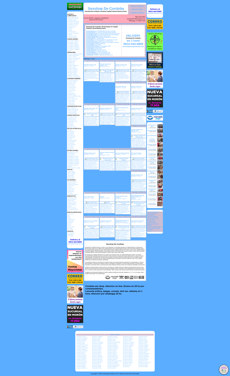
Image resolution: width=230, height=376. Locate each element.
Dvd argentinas (71, 131)
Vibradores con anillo (72, 197)
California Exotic (71, 219)
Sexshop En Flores (80, 342)
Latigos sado (70, 122)
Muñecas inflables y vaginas (74, 167)
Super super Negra (89, 196)
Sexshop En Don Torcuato (82, 345)
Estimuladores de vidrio (73, 157)
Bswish (69, 218)
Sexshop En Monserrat (81, 346)
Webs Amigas (115, 334)
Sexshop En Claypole (143, 346)
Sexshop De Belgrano (143, 366)
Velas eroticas (71, 191)
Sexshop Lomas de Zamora (93, 42)
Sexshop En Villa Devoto (143, 356)
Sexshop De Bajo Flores (81, 368)
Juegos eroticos (71, 188)
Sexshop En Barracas (81, 356)
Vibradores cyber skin (72, 59)
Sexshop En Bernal (96, 353)
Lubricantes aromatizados (73, 21)
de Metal (70, 166)
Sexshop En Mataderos (112, 345)
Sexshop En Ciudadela (97, 347)
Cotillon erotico (71, 185)
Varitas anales (71, 176)
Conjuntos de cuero (72, 118)
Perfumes (70, 34)
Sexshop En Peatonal (143, 350)
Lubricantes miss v (72, 31)
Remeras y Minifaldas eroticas (74, 96)
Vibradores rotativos (72, 74)
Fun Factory (70, 229)
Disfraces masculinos (72, 110)
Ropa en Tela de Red (72, 98)
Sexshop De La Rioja (143, 363)
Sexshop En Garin (111, 340)
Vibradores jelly (71, 62)
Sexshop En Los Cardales (128, 342)
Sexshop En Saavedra (128, 353)
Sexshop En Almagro (127, 357)
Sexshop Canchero (111, 368)
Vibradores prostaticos (73, 69)
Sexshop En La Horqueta (81, 337)
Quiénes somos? (137, 13)
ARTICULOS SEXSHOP (152, 212)
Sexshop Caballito (90, 37)
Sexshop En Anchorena (97, 357)
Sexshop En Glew (142, 339)
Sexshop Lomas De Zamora (144, 362)
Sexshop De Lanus (127, 363)
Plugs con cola (71, 178)
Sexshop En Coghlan (96, 346)
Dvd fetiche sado (71, 135)
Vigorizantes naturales (73, 194)
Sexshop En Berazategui (143, 353)
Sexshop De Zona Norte (81, 362)
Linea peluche (71, 125)
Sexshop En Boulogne (128, 352)
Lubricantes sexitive (72, 36)
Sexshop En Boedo (142, 352)
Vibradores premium (72, 68)
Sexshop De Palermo (81, 363)
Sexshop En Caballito (127, 350)
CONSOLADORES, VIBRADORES (151, 214)
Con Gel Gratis (71, 232)
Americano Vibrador (136, 153)
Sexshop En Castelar (112, 349)
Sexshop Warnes (90, 51)
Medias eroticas (71, 93)
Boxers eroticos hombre (73, 109)
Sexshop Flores (90, 40)
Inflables (69, 206)
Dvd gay (70, 138)
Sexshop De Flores (127, 365)
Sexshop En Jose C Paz (112, 337)
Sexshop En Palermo (96, 349)
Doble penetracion (72, 203)
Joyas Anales (71, 175)
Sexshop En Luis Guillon (97, 343)
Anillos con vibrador (72, 56)
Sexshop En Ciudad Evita (113, 347)
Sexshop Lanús (90, 47)
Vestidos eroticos (71, 104)
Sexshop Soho (126, 366)
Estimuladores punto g (73, 165)
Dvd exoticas (71, 134)
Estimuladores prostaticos (73, 163)
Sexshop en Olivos (127, 347)
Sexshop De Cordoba (106, 9)
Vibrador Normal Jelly (136, 64)
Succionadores (71, 154)
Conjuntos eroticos (72, 87)
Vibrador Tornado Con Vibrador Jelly (105, 65)
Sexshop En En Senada (128, 343)
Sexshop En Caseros (127, 349)
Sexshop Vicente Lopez (92, 53)
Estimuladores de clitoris (73, 156)
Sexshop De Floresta (96, 365)
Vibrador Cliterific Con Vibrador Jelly (137, 130)
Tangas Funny (71, 103)
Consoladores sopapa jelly (73, 47)
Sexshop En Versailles (97, 355)
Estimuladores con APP (73, 152)
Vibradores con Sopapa (73, 75)
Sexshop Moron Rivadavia (93, 46)
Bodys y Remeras (72, 107)
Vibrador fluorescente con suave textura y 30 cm (122, 221)
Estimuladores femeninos (73, 160)
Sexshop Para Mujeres (152, 190)
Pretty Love (70, 222)
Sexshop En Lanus (111, 339)
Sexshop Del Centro (142, 360)
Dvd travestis (71, 148)
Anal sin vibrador (71, 174)
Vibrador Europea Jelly (105, 221)
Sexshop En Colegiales (143, 345)
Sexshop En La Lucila (127, 336)
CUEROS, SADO (151, 219)
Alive (69, 215)
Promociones (71, 235)
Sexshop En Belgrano (127, 355)
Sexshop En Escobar (112, 343)
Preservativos (71, 190)
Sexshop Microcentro (91, 34)
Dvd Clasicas (71, 146)
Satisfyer (70, 223)
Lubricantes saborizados (73, 33)
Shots (69, 225)
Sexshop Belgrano (91, 31)
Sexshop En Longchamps (97, 342)
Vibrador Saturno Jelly (121, 64)
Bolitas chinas (71, 200)
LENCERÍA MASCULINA (152, 218)
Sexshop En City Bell (143, 347)
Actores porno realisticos (73, 40)
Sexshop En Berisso (111, 353)
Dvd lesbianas (71, 143)
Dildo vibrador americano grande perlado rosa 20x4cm (137, 197)
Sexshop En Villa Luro (81, 359)
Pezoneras (70, 193)
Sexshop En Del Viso (96, 345)
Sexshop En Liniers (127, 340)
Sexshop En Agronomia (97, 359)
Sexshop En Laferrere (97, 337)
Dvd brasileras (71, 133)
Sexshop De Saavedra (128, 362)
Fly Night (70, 28)
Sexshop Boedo (90, 38)
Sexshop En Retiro (80, 353)
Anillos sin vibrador (72, 199)
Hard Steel (70, 228)
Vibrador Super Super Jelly (91, 108)
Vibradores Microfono (72, 72)
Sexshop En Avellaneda (81, 357)
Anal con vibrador (71, 172)
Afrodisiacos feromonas (73, 184)
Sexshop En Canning (96, 350)
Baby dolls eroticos (72, 83)
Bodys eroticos (71, 84)
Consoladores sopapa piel (73, 49)
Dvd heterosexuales (72, 140)
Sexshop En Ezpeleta (143, 342)
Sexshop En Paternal (112, 350)
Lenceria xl (70, 91)
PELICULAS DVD (151, 221)
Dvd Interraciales (71, 141)
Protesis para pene (72, 207)
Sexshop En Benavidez (81, 355)
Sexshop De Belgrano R (112, 366)
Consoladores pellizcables (73, 45)
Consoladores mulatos (73, 43)
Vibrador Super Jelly (136, 86)
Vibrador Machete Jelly (90, 64)
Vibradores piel (71, 64)
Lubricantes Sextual (72, 37)
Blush (69, 216)
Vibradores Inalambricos (73, 65)
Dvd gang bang (71, 137)
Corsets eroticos (71, 88)
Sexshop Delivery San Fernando (114, 360)
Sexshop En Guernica (128, 339)
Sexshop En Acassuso (143, 359)
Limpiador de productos (73, 18)
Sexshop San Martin (91, 50)
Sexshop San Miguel (80, 366)
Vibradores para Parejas (73, 55)
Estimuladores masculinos (73, 162)
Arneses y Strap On (72, 202)
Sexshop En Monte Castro (82, 347)
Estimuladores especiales (73, 159)
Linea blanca (70, 124)
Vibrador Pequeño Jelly (106, 108)
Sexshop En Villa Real (127, 360)
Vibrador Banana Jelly (89, 153)
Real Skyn (70, 30)
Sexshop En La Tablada (97, 336)
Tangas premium (71, 101)
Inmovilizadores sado (72, 121)
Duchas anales (71, 171)
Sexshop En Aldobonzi (143, 357)
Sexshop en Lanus (142, 337)
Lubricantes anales (72, 20)
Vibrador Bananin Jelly (137, 108)
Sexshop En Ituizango (127, 337)
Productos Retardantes (73, 209)
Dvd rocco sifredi (71, 144)
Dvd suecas (70, 147)
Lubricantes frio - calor (73, 24)
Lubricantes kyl (71, 27)
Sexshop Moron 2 (152, 198)
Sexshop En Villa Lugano (112, 357)
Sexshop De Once (96, 363)
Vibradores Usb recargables (74, 77)
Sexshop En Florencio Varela (113, 342)
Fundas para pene (72, 204)
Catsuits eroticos (71, 85)
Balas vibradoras (71, 153)
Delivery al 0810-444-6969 (75, 240)
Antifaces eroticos (72, 183)
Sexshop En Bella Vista (112, 355)
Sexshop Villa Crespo (91, 41)
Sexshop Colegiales (91, 52)
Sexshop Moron (90, 45)
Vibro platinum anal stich (137, 221)
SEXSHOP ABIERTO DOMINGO (154, 226)
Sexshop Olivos (90, 48)
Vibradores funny (71, 61)
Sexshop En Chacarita (81, 349)
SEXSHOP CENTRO (151, 222)
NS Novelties (70, 221)
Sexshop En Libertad (81, 340)
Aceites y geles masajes (73, 17)
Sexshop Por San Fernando (113, 365)
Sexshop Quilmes (90, 43)
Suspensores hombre (72, 113)
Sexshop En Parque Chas (144, 349)
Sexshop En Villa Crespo (97, 356)
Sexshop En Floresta (143, 340)
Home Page (86, 58)
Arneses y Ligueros (72, 81)
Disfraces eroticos (72, 90)
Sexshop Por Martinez (81, 365)
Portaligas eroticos (72, 94)
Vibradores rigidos (72, 66)
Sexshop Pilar (89, 55)
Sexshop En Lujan (142, 343)
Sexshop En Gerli (96, 340)
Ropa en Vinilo (71, 97)
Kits (68, 210)
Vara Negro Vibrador (121, 86)
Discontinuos (70, 234)
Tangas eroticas (71, 100)
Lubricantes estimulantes (73, 23)
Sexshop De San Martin (112, 362)
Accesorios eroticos (72, 181)
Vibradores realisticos (72, 71)
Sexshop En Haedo (96, 339)
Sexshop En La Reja (80, 336)
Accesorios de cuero (72, 116)
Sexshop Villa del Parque (92, 36)
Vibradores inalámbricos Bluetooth (75, 54)
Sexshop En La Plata (112, 336)
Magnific (102, 196)
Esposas (70, 187)
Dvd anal (70, 130)
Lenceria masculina (72, 112)
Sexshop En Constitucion (128, 345)
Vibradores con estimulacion (74, 58)
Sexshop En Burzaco (81, 352)
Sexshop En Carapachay (81, 350)
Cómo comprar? (137, 6)
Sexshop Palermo (90, 32)
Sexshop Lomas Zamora (112, 363)
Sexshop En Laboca (142, 336)
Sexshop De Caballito (96, 366)
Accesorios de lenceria (73, 80)
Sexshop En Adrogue (112, 359)
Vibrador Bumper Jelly (137, 175)
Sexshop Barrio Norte (91, 33)
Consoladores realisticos (73, 46)
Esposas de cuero (72, 119)
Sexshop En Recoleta (112, 352)
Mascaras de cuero (72, 126)
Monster (69, 50)
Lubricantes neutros (72, 25)
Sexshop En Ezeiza (80, 343)
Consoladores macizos (73, 42)
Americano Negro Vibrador (122, 153)
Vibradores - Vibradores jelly (92, 60)
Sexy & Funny (71, 226)
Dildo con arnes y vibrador (91, 221)
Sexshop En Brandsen (97, 352)
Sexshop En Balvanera (112, 356)
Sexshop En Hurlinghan (81, 339)
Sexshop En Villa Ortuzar (97, 360)
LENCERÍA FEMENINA (152, 216)
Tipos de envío (137, 9)
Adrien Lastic (70, 213)
